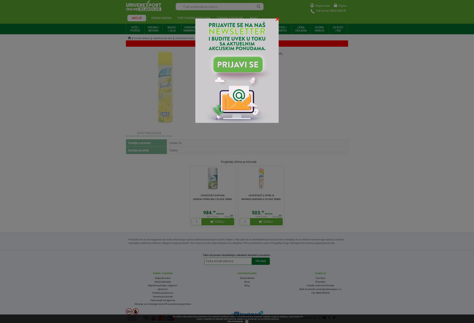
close (278, 19)
